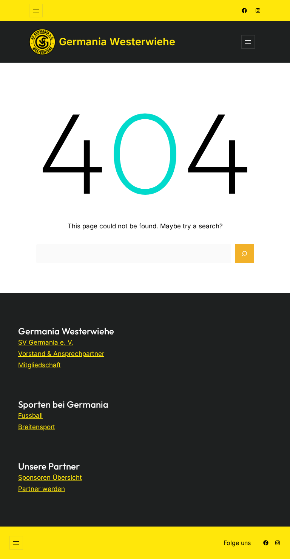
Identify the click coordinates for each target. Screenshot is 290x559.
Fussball (30, 415)
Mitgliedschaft (39, 365)
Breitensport (36, 427)
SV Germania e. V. (45, 342)
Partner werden (41, 489)
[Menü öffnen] (36, 10)
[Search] (244, 253)
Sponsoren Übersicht (50, 477)
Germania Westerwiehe (117, 41)
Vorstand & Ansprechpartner (61, 353)
